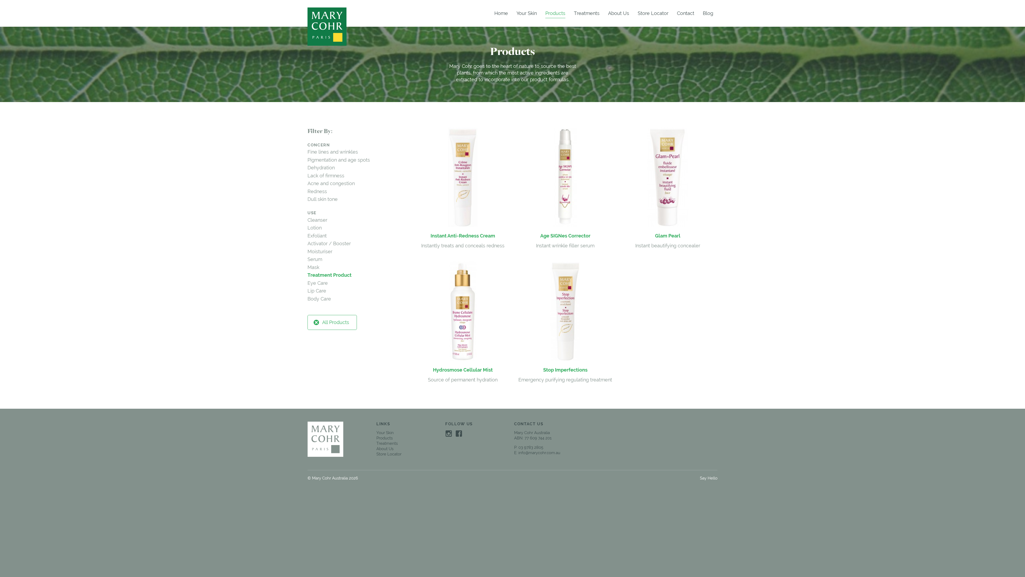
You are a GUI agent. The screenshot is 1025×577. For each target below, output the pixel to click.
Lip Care (317, 291)
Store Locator (653, 13)
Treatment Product (330, 275)
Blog (708, 13)
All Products (335, 322)
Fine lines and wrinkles (333, 152)
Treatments (587, 13)
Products (555, 13)
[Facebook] (458, 433)
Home (501, 13)
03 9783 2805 (530, 447)
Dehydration (321, 167)
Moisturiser (320, 251)
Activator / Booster (329, 243)
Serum (315, 259)
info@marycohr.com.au (539, 452)
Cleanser (317, 220)
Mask (313, 267)
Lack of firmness (326, 175)
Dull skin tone (323, 199)
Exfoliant (317, 236)
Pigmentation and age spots (339, 160)
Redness (317, 191)
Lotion (315, 228)
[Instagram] (448, 433)
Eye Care (318, 283)
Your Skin (527, 13)
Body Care (319, 299)
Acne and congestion (331, 183)
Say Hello (709, 478)
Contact (685, 13)
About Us (618, 13)
